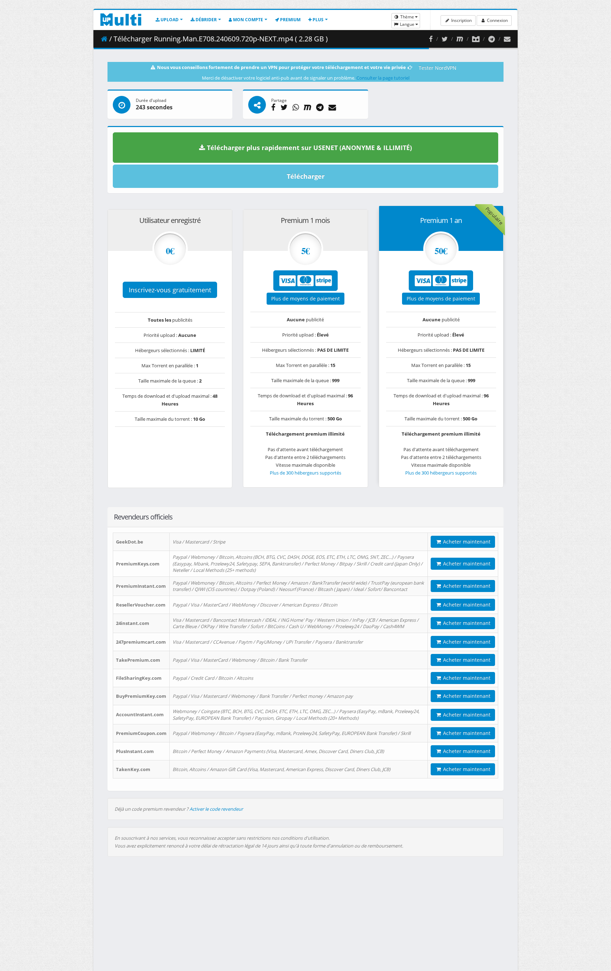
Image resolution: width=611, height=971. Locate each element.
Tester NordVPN (437, 67)
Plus (318, 20)
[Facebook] (431, 38)
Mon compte (247, 20)
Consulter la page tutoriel (382, 78)
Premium (290, 20)
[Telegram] (491, 38)
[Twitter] (445, 38)
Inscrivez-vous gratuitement (170, 290)
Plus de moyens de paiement (305, 298)
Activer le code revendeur (216, 809)
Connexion (497, 20)
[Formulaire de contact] (507, 38)
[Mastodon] (459, 38)
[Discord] (475, 38)
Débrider (205, 20)
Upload (169, 20)
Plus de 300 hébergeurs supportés (305, 473)
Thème (407, 17)
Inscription (461, 20)
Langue (407, 24)
